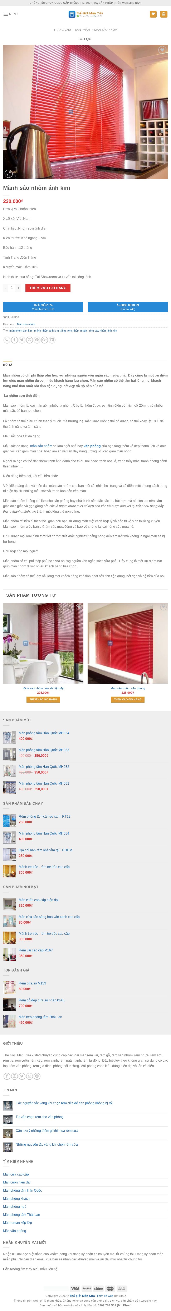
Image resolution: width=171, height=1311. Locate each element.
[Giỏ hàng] (164, 14)
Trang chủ (62, 29)
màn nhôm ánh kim (21, 330)
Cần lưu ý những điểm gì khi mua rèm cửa (47, 1130)
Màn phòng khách (16, 1198)
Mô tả (7, 364)
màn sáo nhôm (41, 446)
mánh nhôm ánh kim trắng (50, 330)
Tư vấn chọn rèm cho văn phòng (40, 1117)
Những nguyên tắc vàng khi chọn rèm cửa (47, 1144)
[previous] (3, 657)
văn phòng (92, 446)
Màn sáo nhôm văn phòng (128, 688)
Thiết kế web (105, 1295)
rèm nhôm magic (77, 330)
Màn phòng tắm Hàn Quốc (22, 1190)
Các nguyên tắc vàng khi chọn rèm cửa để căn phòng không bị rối (64, 1103)
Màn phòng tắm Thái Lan (21, 1215)
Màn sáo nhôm (105, 29)
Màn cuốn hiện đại (16, 1182)
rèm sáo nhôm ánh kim (103, 330)
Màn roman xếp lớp (17, 1222)
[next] (168, 657)
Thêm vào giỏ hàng (47, 288)
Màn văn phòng (14, 1231)
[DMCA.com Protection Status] (56, 1288)
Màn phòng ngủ (14, 1206)
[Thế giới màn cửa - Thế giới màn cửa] (85, 14)
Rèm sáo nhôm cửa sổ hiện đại (43, 688)
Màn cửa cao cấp (16, 1174)
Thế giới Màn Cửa (82, 1295)
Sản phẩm (82, 29)
